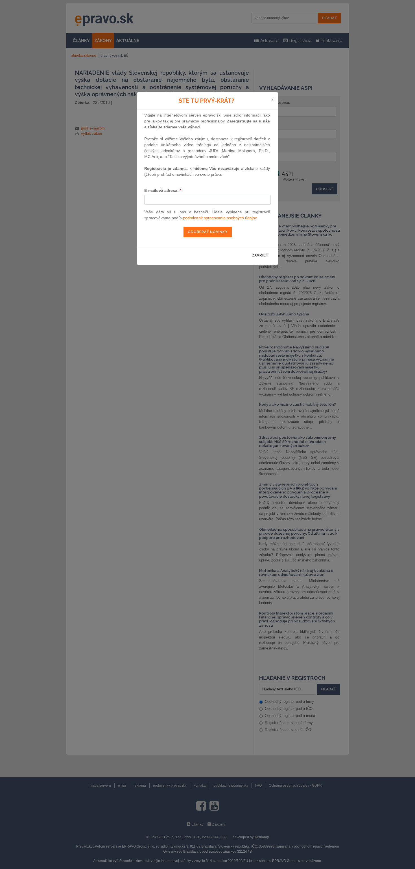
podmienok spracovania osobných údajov (220, 218)
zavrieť (260, 255)
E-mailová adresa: (162, 190)
